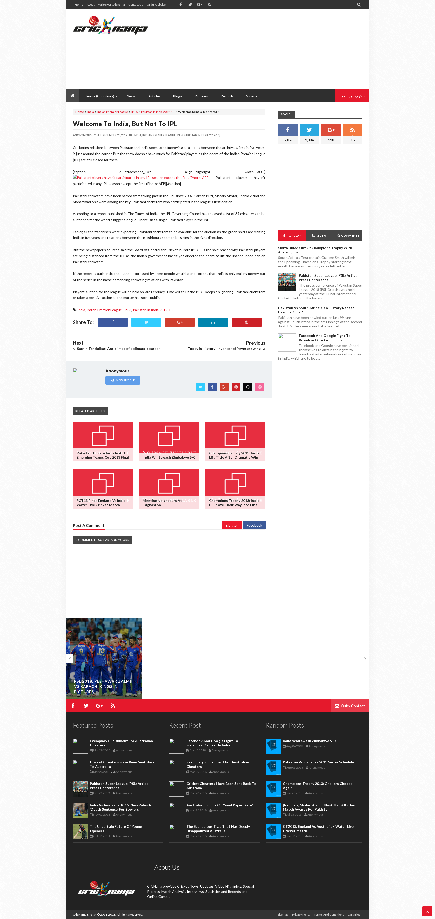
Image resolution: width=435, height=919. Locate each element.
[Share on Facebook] (113, 322)
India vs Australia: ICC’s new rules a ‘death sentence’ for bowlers (120, 807)
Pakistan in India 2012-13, (202, 135)
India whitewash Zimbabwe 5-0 (169, 457)
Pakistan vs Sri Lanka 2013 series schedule (318, 762)
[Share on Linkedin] (213, 322)
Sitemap (283, 914)
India (90, 112)
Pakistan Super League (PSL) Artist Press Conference (328, 277)
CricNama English (85, 914)
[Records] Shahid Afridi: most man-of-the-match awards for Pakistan (319, 807)
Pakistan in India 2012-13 (158, 112)
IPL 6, (180, 135)
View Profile (125, 380)
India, (138, 135)
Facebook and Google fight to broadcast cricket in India (325, 337)
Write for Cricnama (111, 4)
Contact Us (135, 4)
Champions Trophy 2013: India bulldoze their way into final (234, 502)
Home (79, 4)
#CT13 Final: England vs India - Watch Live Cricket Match (102, 502)
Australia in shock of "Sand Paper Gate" (219, 805)
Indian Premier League (112, 112)
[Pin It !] (247, 322)
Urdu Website (156, 4)
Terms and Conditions (329, 914)
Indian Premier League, (159, 135)
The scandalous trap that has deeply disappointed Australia (218, 828)
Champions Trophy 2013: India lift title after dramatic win (234, 455)
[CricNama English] (110, 25)
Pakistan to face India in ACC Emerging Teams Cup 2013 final (103, 455)
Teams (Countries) (99, 96)
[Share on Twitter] (146, 322)
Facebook (254, 525)
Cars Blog (354, 914)
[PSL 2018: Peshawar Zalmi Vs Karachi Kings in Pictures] (104, 661)
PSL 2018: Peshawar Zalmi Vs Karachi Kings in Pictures (102, 686)
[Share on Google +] (180, 322)
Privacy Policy (301, 914)
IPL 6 (134, 112)
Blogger (232, 525)
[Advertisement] (270, 49)
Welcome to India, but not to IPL (125, 123)
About (91, 4)
